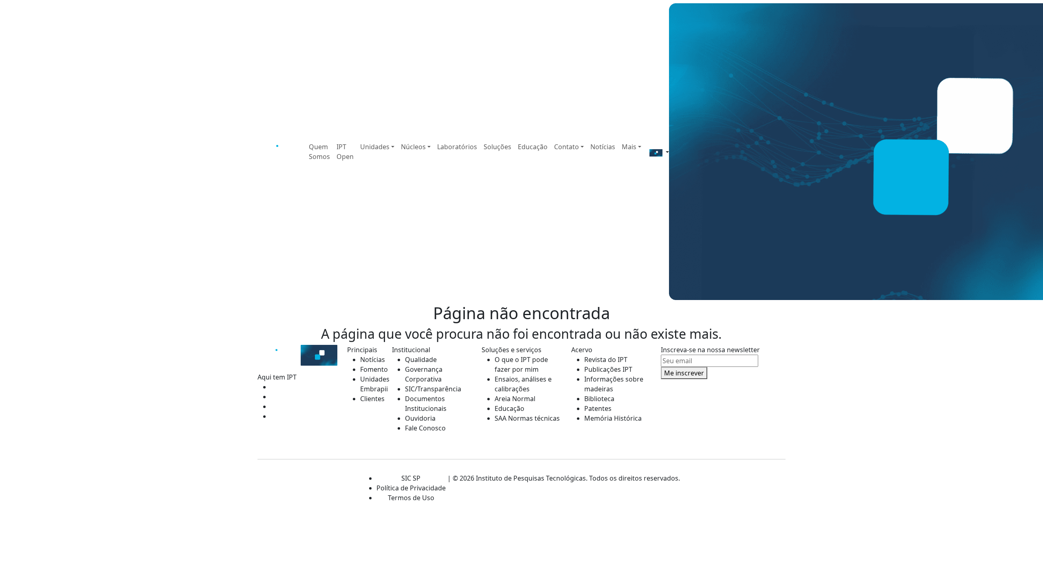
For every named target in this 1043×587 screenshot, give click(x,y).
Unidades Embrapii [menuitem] (371, 384)
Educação (533, 146)
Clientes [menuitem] (371, 398)
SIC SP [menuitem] (410, 478)
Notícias (602, 146)
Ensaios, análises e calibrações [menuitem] (523, 384)
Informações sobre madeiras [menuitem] (613, 384)
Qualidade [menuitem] (421, 359)
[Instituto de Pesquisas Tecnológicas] (278, 151)
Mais (629, 146)
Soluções (497, 146)
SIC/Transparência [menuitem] (433, 388)
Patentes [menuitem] (598, 408)
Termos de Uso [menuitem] (411, 497)
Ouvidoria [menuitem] (420, 418)
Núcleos (413, 146)
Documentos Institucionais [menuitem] (426, 403)
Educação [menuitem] (509, 408)
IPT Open (345, 151)
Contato (566, 146)
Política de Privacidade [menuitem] (411, 487)
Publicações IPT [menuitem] (608, 369)
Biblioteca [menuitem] (599, 398)
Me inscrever (684, 373)
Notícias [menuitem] (371, 359)
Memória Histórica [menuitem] (613, 418)
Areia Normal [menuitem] (515, 398)
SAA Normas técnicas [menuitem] (527, 418)
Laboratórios (457, 146)
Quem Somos (319, 151)
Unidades (374, 146)
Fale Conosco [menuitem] (425, 428)
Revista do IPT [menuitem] (605, 359)
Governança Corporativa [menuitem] (423, 374)
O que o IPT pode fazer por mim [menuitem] (521, 364)
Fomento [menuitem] (371, 369)
